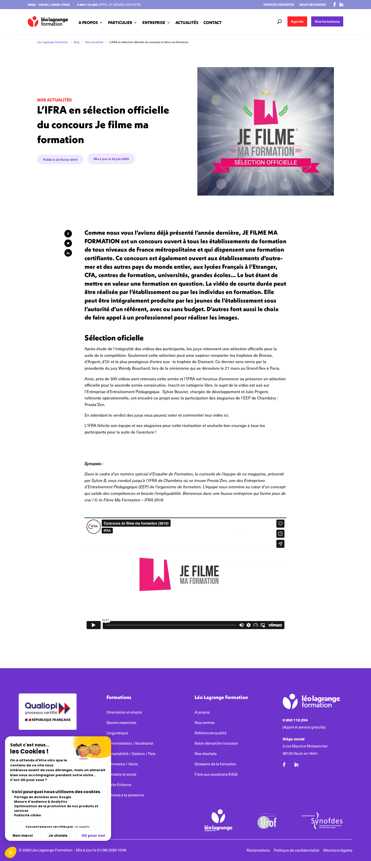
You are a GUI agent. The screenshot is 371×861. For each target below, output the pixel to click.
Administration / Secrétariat (130, 743)
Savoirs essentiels (121, 722)
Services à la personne (125, 795)
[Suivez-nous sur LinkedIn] (341, 4)
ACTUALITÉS (186, 22)
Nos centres (205, 722)
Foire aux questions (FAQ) (216, 774)
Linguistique (117, 733)
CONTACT (212, 22)
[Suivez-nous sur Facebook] (334, 4)
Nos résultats (206, 753)
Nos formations (327, 21)
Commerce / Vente (122, 764)
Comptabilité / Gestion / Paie (131, 753)
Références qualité (210, 733)
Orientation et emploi (124, 712)
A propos (202, 712)
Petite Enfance (119, 784)
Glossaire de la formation (215, 764)
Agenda (297, 21)
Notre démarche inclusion (216, 743)
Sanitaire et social (121, 774)
